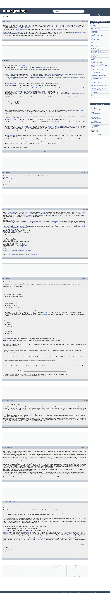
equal (44, 92)
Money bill (5, 532)
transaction (12, 124)
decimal (9, 350)
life (28, 96)
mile (18, 81)
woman (21, 135)
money (50, 175)
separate (26, 140)
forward (64, 93)
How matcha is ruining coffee (97, 35)
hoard (20, 75)
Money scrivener (7, 537)
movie (32, 175)
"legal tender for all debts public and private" (27, 26)
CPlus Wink (16, 180)
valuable (40, 25)
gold (52, 25)
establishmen (18, 138)
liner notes (45, 212)
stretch (82, 110)
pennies (5, 358)
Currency (23, 65)
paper (29, 72)
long (38, 110)
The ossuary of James (95, 82)
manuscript (57, 127)
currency (22, 32)
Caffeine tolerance (95, 127)
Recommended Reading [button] (100, 21)
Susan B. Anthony (48, 312)
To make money (39, 539)
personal (93, 118)
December (74, 121)
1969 (45, 113)
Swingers (36, 175)
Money (4, 283)
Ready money (79, 538)
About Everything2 (94, 23)
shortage (55, 72)
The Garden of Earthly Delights (97, 89)
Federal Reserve (44, 314)
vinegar (92, 95)
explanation (50, 126)
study (50, 127)
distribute (57, 87)
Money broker (28, 532)
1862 (45, 72)
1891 (75, 135)
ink (46, 91)
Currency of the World (34, 567)
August (56, 138)
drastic (47, 75)
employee (11, 141)
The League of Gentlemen (96, 78)
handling (5, 367)
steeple (20, 133)
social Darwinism (94, 81)
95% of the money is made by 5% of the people (77, 576)
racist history (23, 244)
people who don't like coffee (97, 62)
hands (79, 365)
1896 (16, 136)
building (25, 141)
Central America (31, 221)
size (37, 77)
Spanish (16, 127)
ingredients (5, 177)
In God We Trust (15, 119)
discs (27, 284)
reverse (15, 116)
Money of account (68, 533)
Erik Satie (93, 58)
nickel (16, 303)
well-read (26, 216)
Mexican (11, 127)
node (14, 216)
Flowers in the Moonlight (96, 28)
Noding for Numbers (95, 97)
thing (3, 172)
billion (43, 143)
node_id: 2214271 (95, 59)
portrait (68, 77)
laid (70, 110)
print (15, 69)
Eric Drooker (78, 213)
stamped (24, 284)
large (22, 113)
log (91, 131)
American (61, 215)
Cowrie (61, 533)
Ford (49, 130)
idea (3, 21)
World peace (34, 570)
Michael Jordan (34, 572)
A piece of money (65, 538)
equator (16, 111)
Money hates (13, 250)
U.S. (19, 65)
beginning (10, 138)
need (66, 72)
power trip (81, 224)
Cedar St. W (93, 26)
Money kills (20, 250)
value (16, 283)
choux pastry (93, 41)
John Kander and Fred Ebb (34, 574)
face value (42, 67)
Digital (77, 572)
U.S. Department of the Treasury (15, 72)
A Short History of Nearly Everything (98, 88)
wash (74, 365)
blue (37, 87)
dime (16, 305)
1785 (57, 128)
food (8, 367)
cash (33, 360)
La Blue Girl (77, 570)
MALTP (4, 338)
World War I (78, 87)
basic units (17, 356)
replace (28, 69)
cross (37, 213)
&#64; (92, 94)
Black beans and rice (95, 72)
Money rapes (28, 250)
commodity (55, 570)
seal (32, 140)
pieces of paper (67, 25)
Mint (49, 314)
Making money (12, 565)
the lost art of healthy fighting (97, 51)
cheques (70, 26)
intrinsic (34, 75)
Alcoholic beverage (7, 175)
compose (16, 87)
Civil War (75, 72)
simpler (67, 344)
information (15, 96)
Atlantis (92, 91)
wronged (9, 209)
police (13, 221)
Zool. (11, 533)
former (34, 77)
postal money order (63, 535)
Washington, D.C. (32, 141)
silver (57, 25)
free (34, 576)
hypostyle (96, 131)
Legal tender (12, 570)
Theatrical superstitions (96, 122)
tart (7, 183)
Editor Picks (93, 74)
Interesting (6, 65)
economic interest (32, 224)
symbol (59, 126)
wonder (14, 93)
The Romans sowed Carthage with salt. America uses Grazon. (99, 53)
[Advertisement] (55, 4)
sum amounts (27, 356)
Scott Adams (55, 576)
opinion (92, 113)
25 (72, 74)
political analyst (41, 215)
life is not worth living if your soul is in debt (14, 246)
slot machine (36, 369)
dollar (11, 113)
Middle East (41, 221)
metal (31, 284)
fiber (44, 87)
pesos (23, 127)
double (56, 93)
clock (15, 133)
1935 (72, 116)
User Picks (92, 25)
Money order (69, 534)
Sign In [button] (100, 15)
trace (46, 138)
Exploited (5, 240)
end (72, 110)
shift (36, 374)
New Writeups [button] (100, 104)
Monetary (67, 506)
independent (74, 126)
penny (15, 301)
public (42, 124)
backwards (72, 93)
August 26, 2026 (94, 117)
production (43, 77)
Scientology (55, 567)
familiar (65, 77)
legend (9, 119)
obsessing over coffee (96, 109)
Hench (92, 45)
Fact (11, 65)
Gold (4, 284)
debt (19, 33)
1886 (71, 135)
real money (15, 29)
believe (26, 283)
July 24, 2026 (93, 48)
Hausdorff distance (95, 92)
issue (76, 116)
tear (47, 93)
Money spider (41, 537)
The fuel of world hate (8, 231)
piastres (27, 127)
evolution (69, 126)
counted (11, 356)
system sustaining (54, 221)
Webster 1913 (12, 501)
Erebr (8, 278)
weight (15, 83)
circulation (40, 69)
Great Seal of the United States (27, 116)
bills (83, 212)
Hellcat (31, 212)
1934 (56, 121)
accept (44, 126)
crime (70, 226)
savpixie (97, 121)
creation (58, 130)
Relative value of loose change (77, 567)
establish (13, 78)
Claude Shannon (94, 31)
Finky (96, 108)
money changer (80, 532)
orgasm (12, 567)
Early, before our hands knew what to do (99, 85)
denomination (55, 74)
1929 (8, 77)
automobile (22, 130)
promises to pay (76, 25)
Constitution (20, 117)
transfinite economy (77, 565)
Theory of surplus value (56, 565)
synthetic (40, 87)
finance (69, 72)
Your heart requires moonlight (97, 64)
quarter (16, 307)
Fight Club (93, 68)
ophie (8, 60)
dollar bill (72, 356)
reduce (22, 77)
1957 (46, 119)
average (25, 96)
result (50, 72)
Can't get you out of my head (97, 69)
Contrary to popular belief (12, 130)
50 (78, 74)
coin (6, 298)
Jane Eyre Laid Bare (95, 46)
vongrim (10, 447)
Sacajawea (61, 312)
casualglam (10, 400)
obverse (10, 116)
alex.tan (8, 21)
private (60, 140)
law (18, 367)
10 (68, 74)
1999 (20, 92)
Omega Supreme (94, 55)
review (3, 400)
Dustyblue (97, 126)
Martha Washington (10, 135)
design (76, 77)
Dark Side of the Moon (12, 576)
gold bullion (65, 123)
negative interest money (55, 572)
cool (30, 375)
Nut (91, 79)
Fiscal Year (12, 143)
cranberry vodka (8, 178)
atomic (12, 572)
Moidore (62, 506)
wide (29, 110)
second (30, 85)
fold (30, 93)
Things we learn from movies (97, 87)
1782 (11, 117)
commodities (44, 25)
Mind (56, 506)
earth (12, 111)
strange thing (8, 25)
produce (25, 67)
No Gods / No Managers (24, 212)
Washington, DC (27, 91)
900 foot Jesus (94, 61)
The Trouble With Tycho (96, 49)
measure (50, 111)
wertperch (97, 110)
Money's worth (35, 538)
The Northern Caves (95, 39)
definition (4, 501)
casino (42, 369)
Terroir (92, 29)
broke (56, 85)
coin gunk (82, 369)
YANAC (92, 112)
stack (8, 81)
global (67, 215)
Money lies (5, 250)
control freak (16, 225)
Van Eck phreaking (95, 34)
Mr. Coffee (93, 44)
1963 (66, 119)
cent (8, 301)
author (48, 215)
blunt (72, 212)
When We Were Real (95, 56)
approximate (11, 83)
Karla (8, 172)
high (20, 81)
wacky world (60, 29)
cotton (30, 87)
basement (74, 138)
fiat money (22, 29)
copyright (35, 254)
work (17, 141)
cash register (53, 365)
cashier (74, 314)
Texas (18, 91)
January (8, 123)
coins (59, 72)
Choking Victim (11, 212)
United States (40, 72)
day (36, 67)
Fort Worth (14, 91)
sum (42, 358)
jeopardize (20, 226)
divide (41, 92)
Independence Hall (28, 133)
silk (13, 89)
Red (33, 87)
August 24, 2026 (94, 130)
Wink (6, 180)
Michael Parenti (25, 215)
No (30, 225)
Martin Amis (9, 404)
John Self (16, 408)
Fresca (32, 180)
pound (56, 83)
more (100, 134)
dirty (28, 365)
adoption (41, 128)
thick (44, 110)
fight (67, 226)
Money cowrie (6, 533)
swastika (27, 213)
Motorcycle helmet (95, 84)
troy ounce (30, 83)
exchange (77, 574)
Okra (92, 42)
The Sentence (94, 71)
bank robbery (82, 225)
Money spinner (47, 537)
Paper (4, 320)
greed (28, 232)
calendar (14, 92)
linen (24, 87)
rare (64, 310)
